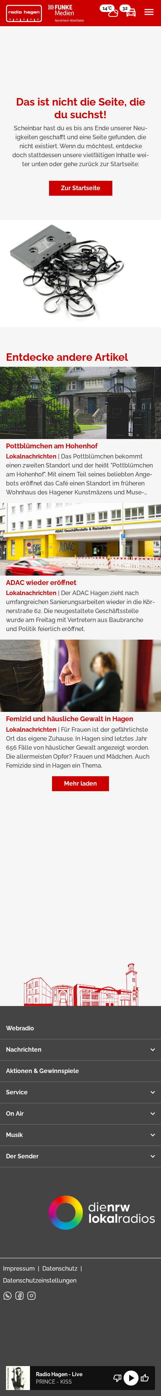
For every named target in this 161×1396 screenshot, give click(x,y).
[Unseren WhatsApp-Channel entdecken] (7, 1295)
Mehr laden (80, 783)
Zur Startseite (80, 188)
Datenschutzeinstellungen (39, 1280)
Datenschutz (60, 1268)
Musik (14, 1135)
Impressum (19, 1268)
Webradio (20, 1028)
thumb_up (144, 1378)
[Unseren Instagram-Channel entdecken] (31, 1295)
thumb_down (117, 1378)
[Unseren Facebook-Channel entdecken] (19, 1295)
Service (17, 1092)
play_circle (131, 1378)
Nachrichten (24, 1049)
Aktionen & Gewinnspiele (42, 1071)
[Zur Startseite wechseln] (24, 13)
